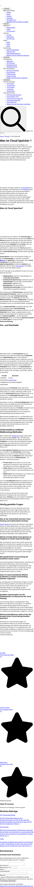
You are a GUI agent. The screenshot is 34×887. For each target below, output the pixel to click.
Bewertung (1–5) (5, 867)
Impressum (12, 886)
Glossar (6, 24)
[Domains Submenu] (11, 80)
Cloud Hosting (4, 524)
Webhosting (16, 436)
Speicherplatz (19, 266)
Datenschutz (12, 380)
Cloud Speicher (26, 188)
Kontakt (24, 886)
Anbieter (6, 9)
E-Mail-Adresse (5, 871)
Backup (2, 260)
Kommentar (4, 865)
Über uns (30, 886)
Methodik (19, 886)
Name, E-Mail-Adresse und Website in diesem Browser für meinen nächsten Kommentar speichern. (16, 878)
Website (2, 875)
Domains (7, 80)
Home (2, 136)
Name (2, 869)
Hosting (6, 57)
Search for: (29, 131)
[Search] (13, 119)
